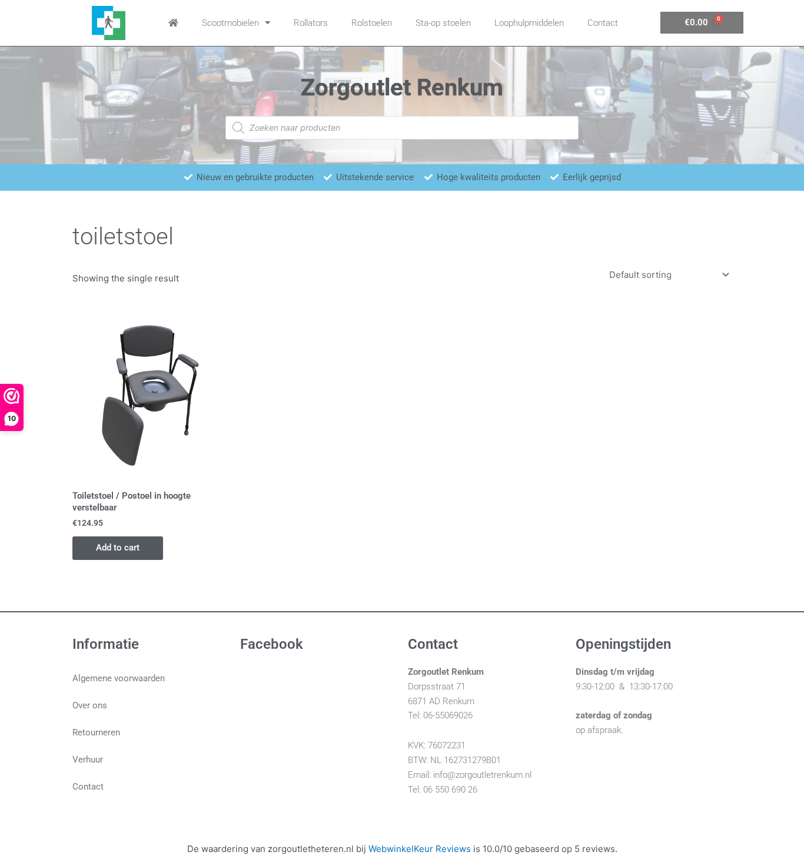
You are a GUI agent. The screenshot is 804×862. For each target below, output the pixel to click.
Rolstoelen (371, 23)
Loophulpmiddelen (529, 23)
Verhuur (87, 759)
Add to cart (117, 547)
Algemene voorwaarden (118, 678)
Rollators (311, 23)
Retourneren (96, 732)
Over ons (89, 705)
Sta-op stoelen (443, 23)
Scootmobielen (230, 23)
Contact (602, 23)
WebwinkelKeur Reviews (419, 848)
